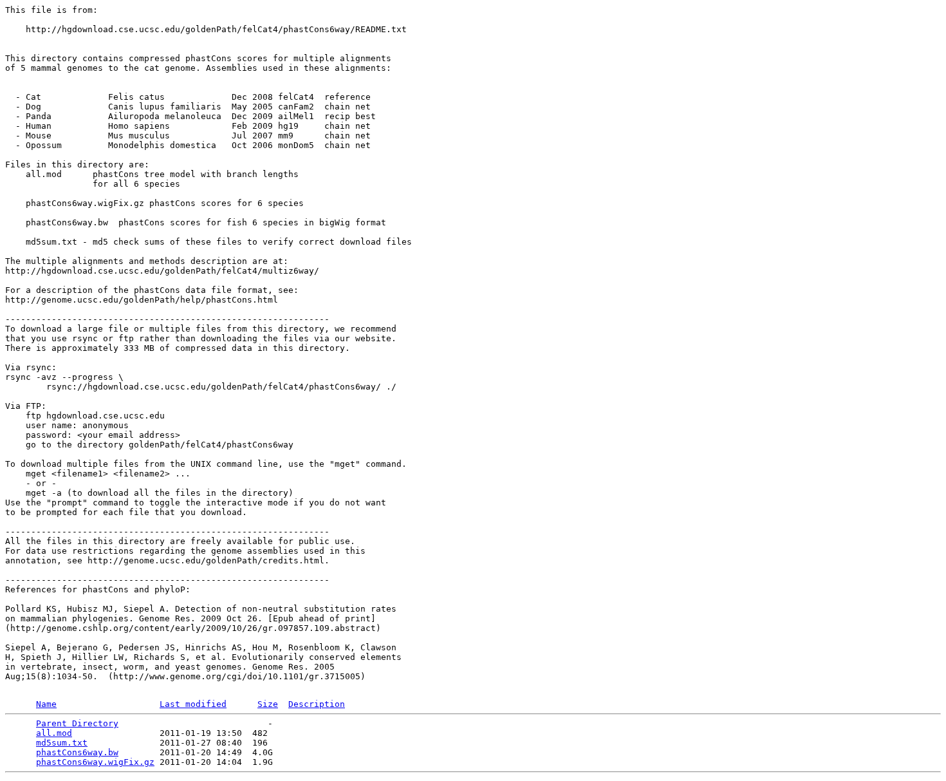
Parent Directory (77, 723)
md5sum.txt (62, 743)
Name (46, 704)
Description (316, 704)
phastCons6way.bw (77, 752)
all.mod (54, 733)
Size (267, 704)
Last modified (193, 704)
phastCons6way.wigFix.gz (95, 762)
